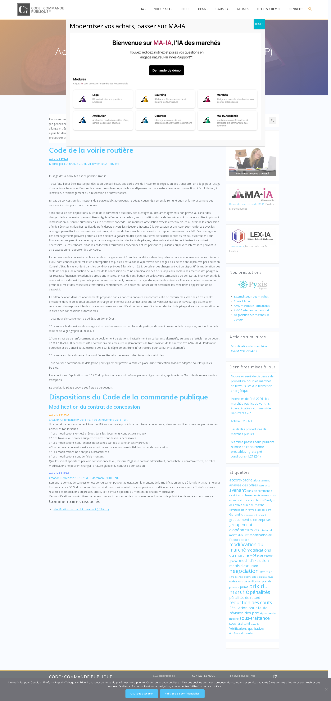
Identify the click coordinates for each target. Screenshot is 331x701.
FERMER (259, 24)
